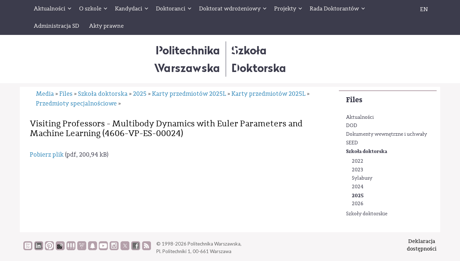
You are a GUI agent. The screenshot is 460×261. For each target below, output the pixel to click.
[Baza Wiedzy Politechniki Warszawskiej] (27, 248)
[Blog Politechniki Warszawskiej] (81, 248)
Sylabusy (362, 178)
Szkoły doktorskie (366, 214)
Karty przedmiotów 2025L (189, 94)
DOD (351, 125)
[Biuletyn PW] (70, 248)
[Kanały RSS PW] (146, 248)
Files (354, 100)
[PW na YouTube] (103, 248)
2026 (357, 204)
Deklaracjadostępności (422, 245)
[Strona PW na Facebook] (135, 248)
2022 (357, 161)
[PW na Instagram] (114, 248)
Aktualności (360, 117)
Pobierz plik (47, 154)
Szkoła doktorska (366, 151)
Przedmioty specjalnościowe (76, 103)
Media (45, 94)
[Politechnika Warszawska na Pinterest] (49, 248)
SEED (352, 143)
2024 (357, 187)
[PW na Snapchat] (92, 248)
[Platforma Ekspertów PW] (60, 248)
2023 (357, 170)
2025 (358, 195)
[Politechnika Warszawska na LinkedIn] (38, 248)
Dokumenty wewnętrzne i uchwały (386, 134)
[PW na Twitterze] (124, 248)
